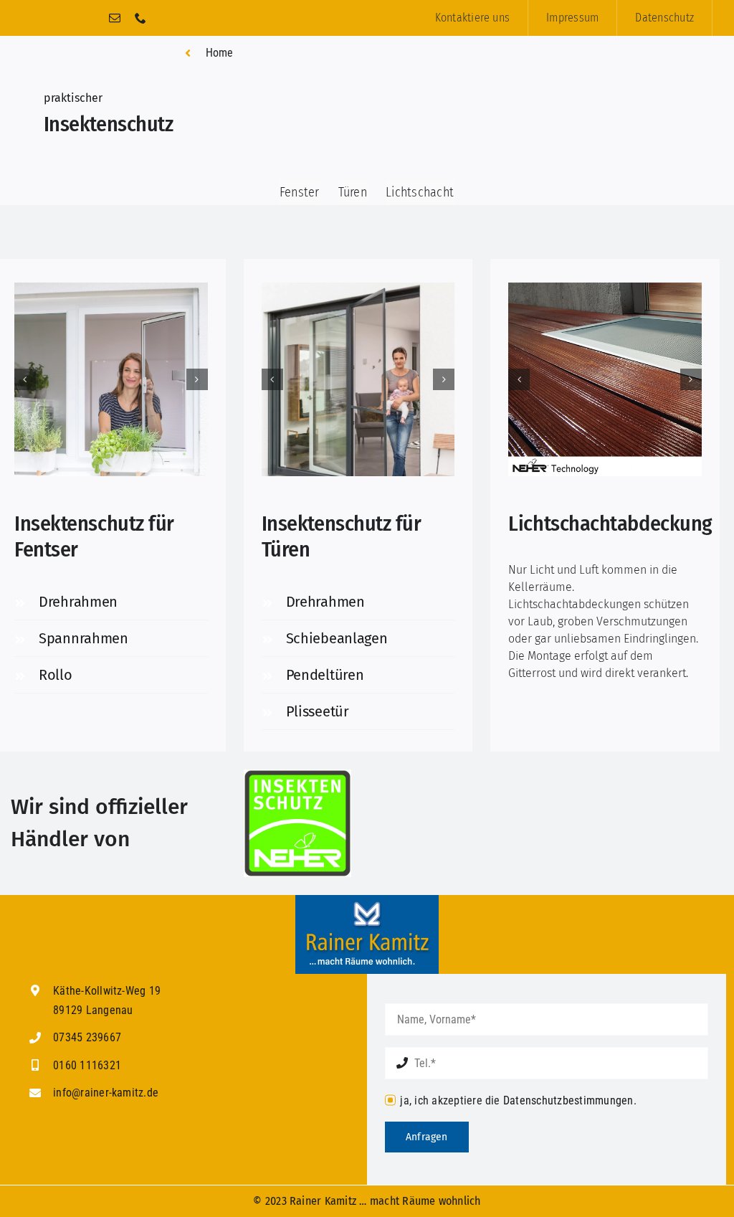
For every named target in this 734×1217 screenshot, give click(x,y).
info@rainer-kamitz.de (105, 1092)
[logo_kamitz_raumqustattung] (367, 900)
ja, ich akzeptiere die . (518, 1100)
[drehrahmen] (111, 379)
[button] (25, 379)
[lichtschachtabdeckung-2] (605, 379)
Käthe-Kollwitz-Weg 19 (107, 991)
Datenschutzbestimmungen (568, 1100)
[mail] (114, 18)
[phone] (140, 18)
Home (220, 53)
